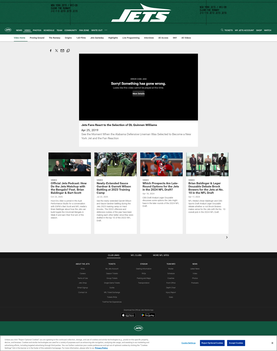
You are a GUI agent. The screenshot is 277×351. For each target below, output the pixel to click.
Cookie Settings (188, 343)
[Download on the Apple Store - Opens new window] (128, 315)
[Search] (222, 30)
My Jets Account (111, 269)
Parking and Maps (144, 278)
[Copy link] (68, 51)
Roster (170, 269)
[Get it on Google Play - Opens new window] (147, 316)
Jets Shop (83, 283)
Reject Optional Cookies (212, 343)
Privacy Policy (101, 348)
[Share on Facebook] (50, 52)
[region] (138, 343)
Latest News (195, 269)
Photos (195, 278)
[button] (139, 93)
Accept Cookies (236, 343)
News (194, 264)
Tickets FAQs (112, 297)
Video (195, 273)
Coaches (170, 278)
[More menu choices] (106, 30)
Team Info (171, 264)
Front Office (170, 283)
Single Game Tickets (112, 283)
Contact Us (82, 292)
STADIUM (143, 264)
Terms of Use (83, 278)
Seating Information (143, 269)
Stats (171, 297)
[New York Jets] (138, 329)
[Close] (272, 343)
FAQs (83, 269)
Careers (83, 273)
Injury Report (171, 292)
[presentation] (227, 237)
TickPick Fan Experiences (112, 302)
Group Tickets (112, 278)
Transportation (143, 283)
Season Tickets (112, 273)
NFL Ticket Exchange (112, 292)
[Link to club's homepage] (8, 29)
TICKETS (111, 264)
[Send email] (62, 52)
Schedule (171, 273)
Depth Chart (171, 288)
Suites (112, 288)
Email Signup (82, 288)
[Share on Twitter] (56, 52)
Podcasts (195, 283)
